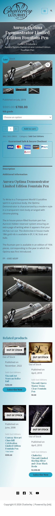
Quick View (14, 356)
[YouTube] (37, 493)
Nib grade (8, 111)
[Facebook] (24, 493)
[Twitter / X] (30, 493)
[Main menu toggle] (45, 11)
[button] (47, 64)
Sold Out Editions (36, 136)
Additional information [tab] (15, 174)
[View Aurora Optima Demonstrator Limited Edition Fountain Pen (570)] (8, 91)
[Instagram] (17, 493)
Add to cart (30, 128)
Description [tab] (9, 168)
